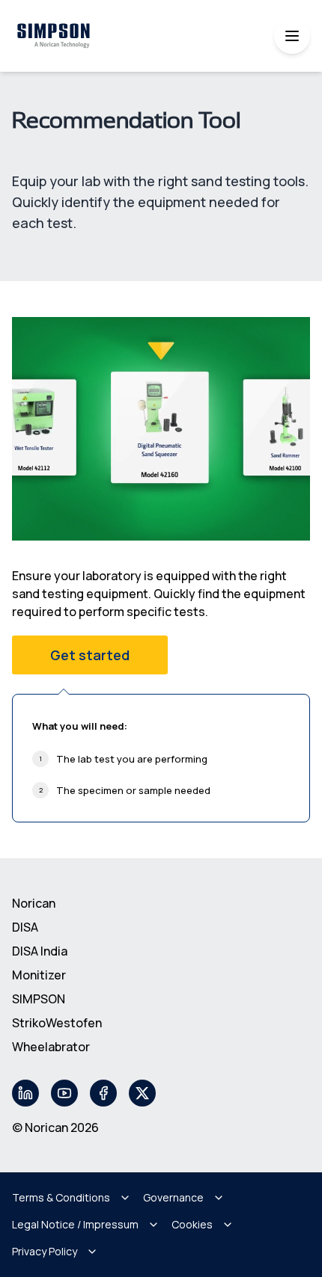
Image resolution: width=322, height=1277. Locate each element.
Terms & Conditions (61, 1197)
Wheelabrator (51, 1046)
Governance (173, 1197)
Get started (90, 655)
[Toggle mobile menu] (292, 36)
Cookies (192, 1224)
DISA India (39, 951)
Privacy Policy (44, 1251)
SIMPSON (38, 999)
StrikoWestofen (57, 1023)
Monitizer (39, 975)
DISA (25, 927)
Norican (33, 903)
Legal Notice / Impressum (75, 1224)
